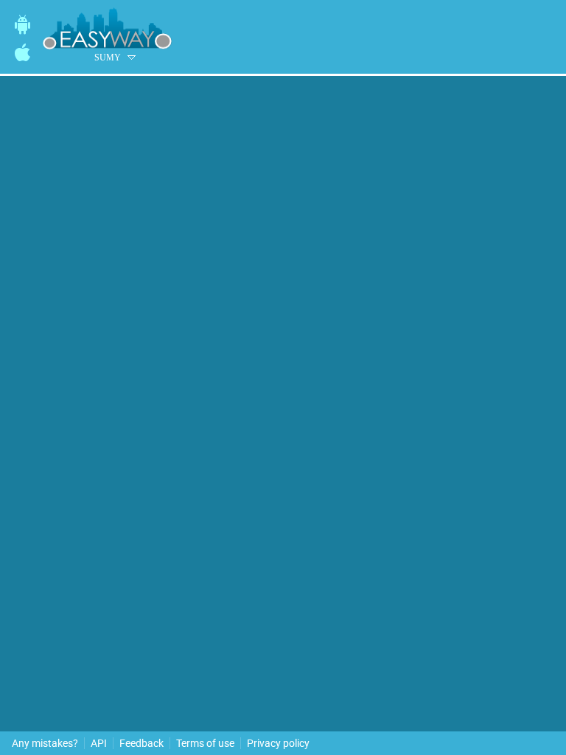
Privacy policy (278, 743)
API (99, 743)
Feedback (141, 743)
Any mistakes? (45, 743)
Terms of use (205, 743)
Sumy (107, 57)
